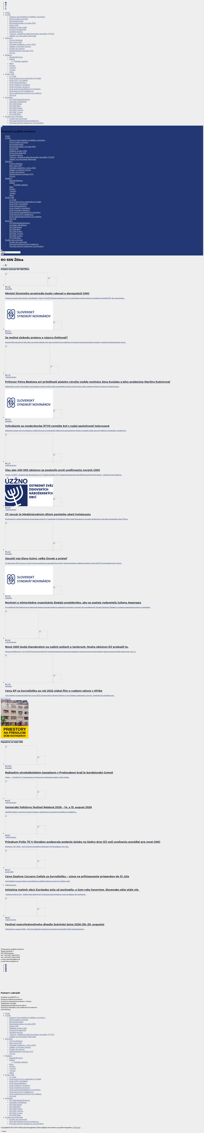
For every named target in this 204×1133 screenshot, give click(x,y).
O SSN (8, 15)
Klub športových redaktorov (21, 91)
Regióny (8, 55)
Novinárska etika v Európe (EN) (22, 23)
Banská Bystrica (16, 57)
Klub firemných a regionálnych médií (25, 78)
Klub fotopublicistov (18, 83)
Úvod (7, 13)
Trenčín (12, 68)
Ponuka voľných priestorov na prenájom (26, 123)
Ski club (12, 95)
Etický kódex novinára (18, 19)
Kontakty (9, 97)
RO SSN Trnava (15, 112)
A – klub (12, 76)
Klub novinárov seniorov (19, 87)
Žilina (11, 72)
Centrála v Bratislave (18, 102)
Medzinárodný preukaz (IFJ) (21, 51)
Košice (12, 59)
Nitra (11, 63)
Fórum (12, 53)
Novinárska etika (16, 21)
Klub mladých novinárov (19, 85)
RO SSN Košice (15, 104)
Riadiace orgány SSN (18, 27)
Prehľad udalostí (21, 61)
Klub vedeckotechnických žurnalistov (25, 93)
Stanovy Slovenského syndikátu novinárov (27, 17)
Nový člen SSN (15, 42)
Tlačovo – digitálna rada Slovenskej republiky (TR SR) (31, 34)
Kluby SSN (13, 25)
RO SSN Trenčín (16, 110)
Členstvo (9, 38)
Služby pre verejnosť (14, 117)
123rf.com (76, 1127)
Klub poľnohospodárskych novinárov (25, 89)
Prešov (12, 66)
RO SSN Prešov (15, 108)
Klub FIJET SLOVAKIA (18, 80)
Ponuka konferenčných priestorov (24, 121)
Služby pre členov (17, 49)
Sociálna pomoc (16, 32)
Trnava (12, 70)
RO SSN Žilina (15, 114)
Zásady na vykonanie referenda (22, 36)
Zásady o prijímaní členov (20, 47)
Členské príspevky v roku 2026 (22, 44)
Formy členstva (15, 40)
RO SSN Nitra (15, 106)
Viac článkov (5, 699)
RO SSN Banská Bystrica (19, 100)
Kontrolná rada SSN (17, 30)
